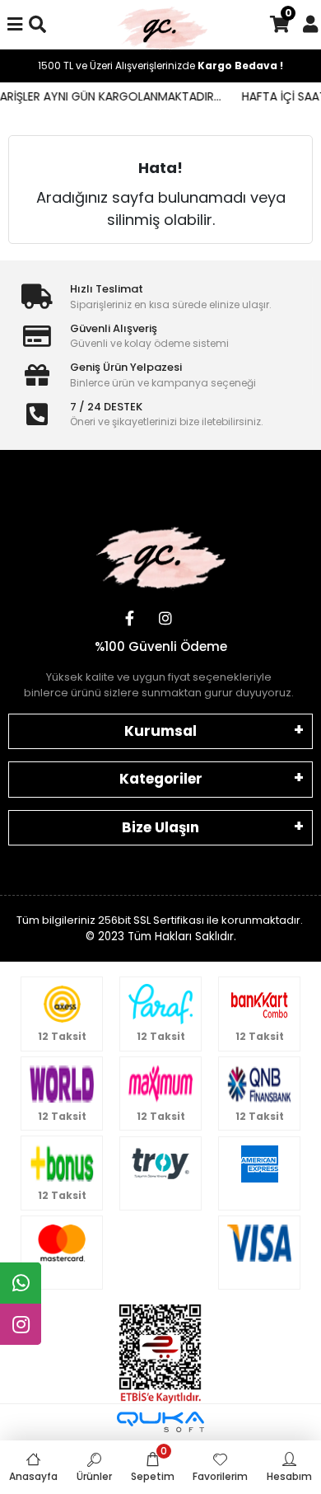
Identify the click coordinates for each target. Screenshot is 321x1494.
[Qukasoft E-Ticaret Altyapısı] (160, 1422)
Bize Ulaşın (160, 827)
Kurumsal (160, 731)
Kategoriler (160, 779)
